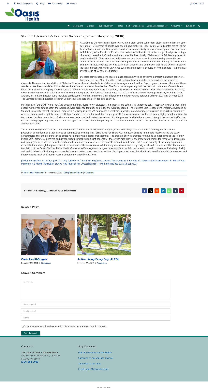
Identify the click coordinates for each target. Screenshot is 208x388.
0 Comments (89, 173)
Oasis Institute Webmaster (33, 173)
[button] (199, 25)
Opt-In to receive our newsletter (95, 352)
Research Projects (75, 173)
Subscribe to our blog (89, 363)
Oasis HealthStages (34, 259)
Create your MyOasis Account (93, 369)
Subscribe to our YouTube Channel (95, 358)
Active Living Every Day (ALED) (98, 259)
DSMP (66, 173)
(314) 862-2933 (29, 361)
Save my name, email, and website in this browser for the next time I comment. (65, 326)
